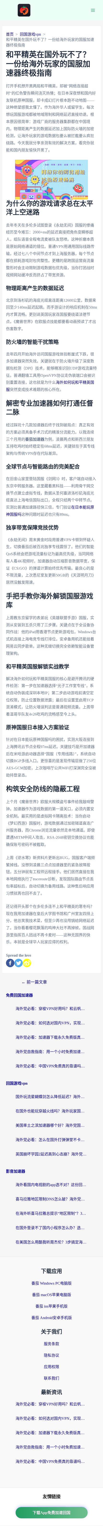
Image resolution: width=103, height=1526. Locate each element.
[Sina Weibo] (27, 963)
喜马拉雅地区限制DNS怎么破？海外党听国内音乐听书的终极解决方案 (51, 1199)
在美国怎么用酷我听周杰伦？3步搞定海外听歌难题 (51, 1242)
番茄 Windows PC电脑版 (51, 1283)
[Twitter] (18, 963)
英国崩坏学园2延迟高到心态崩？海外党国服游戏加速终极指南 (51, 1154)
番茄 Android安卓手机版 (51, 1318)
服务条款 (51, 1344)
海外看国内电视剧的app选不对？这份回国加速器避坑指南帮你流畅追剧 (51, 1185)
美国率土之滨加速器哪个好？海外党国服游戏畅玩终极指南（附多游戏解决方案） (51, 1125)
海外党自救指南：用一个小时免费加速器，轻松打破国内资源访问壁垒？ (51, 1052)
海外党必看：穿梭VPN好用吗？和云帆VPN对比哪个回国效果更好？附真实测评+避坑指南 (51, 1009)
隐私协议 (51, 1355)
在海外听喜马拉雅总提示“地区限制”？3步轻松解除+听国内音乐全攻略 (51, 1213)
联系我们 (51, 1378)
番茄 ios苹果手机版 (51, 1306)
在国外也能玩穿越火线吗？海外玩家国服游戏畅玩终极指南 (51, 1111)
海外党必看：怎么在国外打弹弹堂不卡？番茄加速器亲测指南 (51, 1140)
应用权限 (51, 1367)
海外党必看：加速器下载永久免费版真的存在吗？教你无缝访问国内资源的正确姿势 (51, 1037)
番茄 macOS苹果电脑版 (51, 1295)
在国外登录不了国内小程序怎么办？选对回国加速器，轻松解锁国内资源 (51, 1228)
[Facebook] (10, 963)
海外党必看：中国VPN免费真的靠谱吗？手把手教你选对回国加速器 (51, 1066)
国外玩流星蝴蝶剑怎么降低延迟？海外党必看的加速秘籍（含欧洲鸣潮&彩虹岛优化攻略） (51, 1097)
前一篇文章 (34, 982)
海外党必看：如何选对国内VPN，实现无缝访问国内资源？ (51, 1023)
